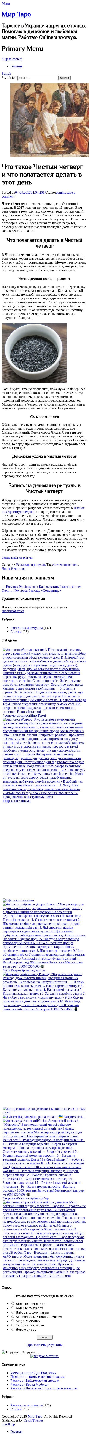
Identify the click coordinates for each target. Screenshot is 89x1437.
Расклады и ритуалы (31, 564)
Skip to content (12, 59)
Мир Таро (16, 14)
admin (60, 192)
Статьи (16, 632)
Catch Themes (33, 1420)
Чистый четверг (13, 568)
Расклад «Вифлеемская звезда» (34, 1381)
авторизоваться (13, 611)
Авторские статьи (30, 1325)
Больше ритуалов (29, 1308)
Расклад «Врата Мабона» (29, 1384)
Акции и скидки (28, 1321)
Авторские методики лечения (39, 1317)
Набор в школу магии (32, 1312)
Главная (16, 66)
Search (6, 73)
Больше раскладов (30, 1304)
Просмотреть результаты (45, 1345)
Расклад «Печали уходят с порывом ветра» (43, 1388)
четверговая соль (65, 564)
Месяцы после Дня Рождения (33, 1373)
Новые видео (26, 1330)
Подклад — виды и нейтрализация (37, 1377)
